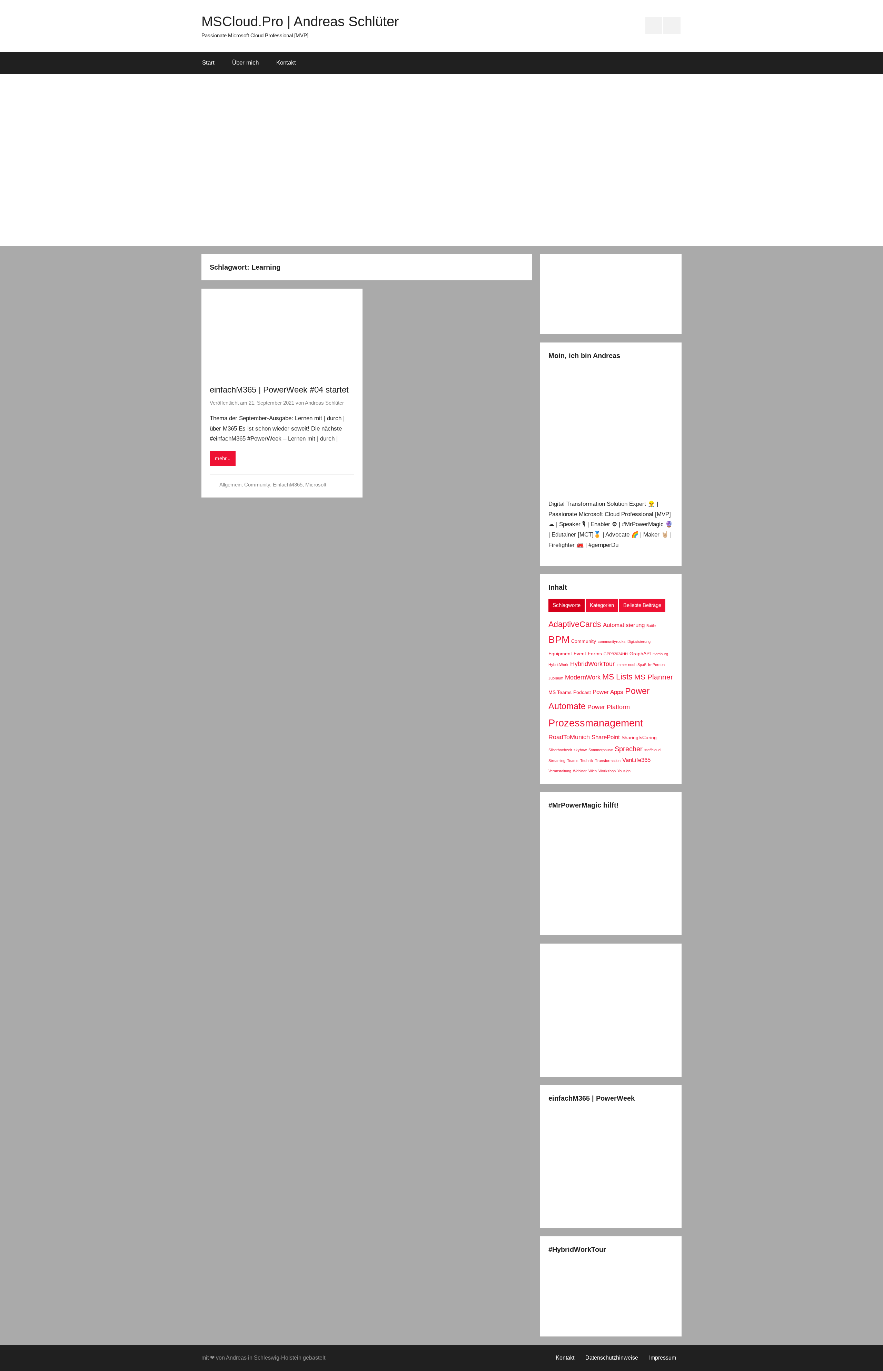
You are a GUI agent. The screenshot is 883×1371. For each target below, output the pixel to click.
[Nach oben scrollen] (870, 1358)
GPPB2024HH (616, 654)
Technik (586, 761)
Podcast (582, 692)
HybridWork (558, 665)
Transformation (608, 761)
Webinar (580, 771)
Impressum (662, 1358)
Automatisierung (624, 625)
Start (208, 62)
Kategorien (602, 605)
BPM (558, 639)
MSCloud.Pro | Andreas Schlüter (300, 21)
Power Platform (608, 707)
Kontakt (286, 62)
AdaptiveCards (574, 624)
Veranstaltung (559, 771)
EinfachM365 (287, 484)
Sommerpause (600, 750)
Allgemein (230, 484)
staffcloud (652, 750)
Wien (592, 771)
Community (257, 484)
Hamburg (660, 654)
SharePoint (606, 737)
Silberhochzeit (560, 750)
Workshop (607, 771)
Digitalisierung (639, 641)
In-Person (656, 665)
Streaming (556, 761)
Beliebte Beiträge (642, 605)
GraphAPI (640, 653)
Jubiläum (555, 678)
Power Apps (608, 692)
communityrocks (612, 641)
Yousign (624, 771)
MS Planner (653, 677)
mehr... (222, 458)
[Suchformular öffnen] (672, 63)
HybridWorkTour (592, 663)
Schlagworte (567, 605)
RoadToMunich (569, 737)
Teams (572, 761)
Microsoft (315, 484)
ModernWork (583, 677)
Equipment (560, 653)
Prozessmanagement (595, 722)
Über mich (245, 62)
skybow (580, 750)
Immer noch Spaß (631, 665)
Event (580, 653)
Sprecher (629, 749)
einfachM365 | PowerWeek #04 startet (279, 389)
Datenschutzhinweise (611, 1358)
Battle (651, 626)
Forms (595, 653)
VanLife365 (636, 760)
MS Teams (560, 692)
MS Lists (617, 676)
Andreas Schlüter (324, 403)
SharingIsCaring (639, 737)
